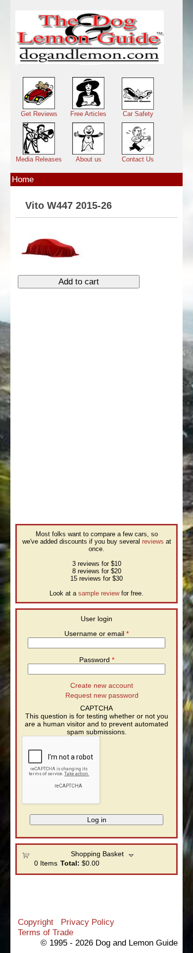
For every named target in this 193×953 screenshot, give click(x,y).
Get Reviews (39, 114)
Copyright (35, 922)
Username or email (96, 633)
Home (23, 179)
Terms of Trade (45, 932)
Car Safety (138, 114)
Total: (70, 863)
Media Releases (39, 159)
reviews (153, 541)
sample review (98, 593)
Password (96, 660)
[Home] (89, 37)
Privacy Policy (87, 922)
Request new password (102, 695)
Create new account (101, 685)
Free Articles (88, 114)
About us (88, 159)
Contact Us (138, 159)
